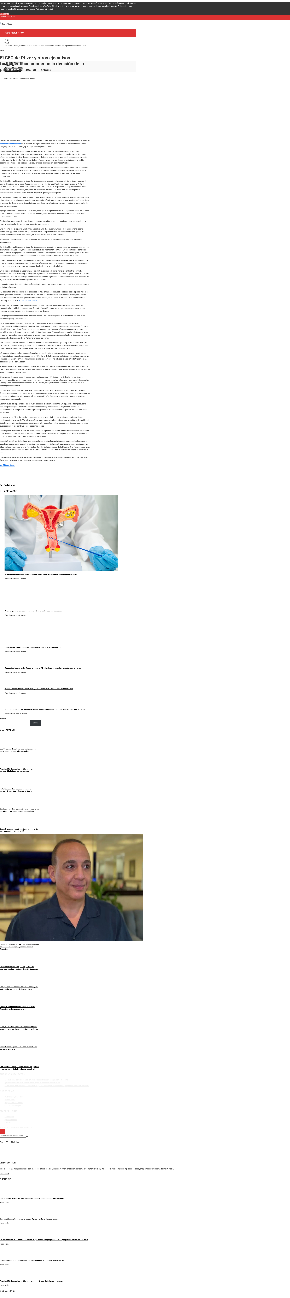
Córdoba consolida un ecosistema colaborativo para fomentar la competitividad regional (19, 810)
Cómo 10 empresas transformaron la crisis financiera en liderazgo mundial (17, 1008)
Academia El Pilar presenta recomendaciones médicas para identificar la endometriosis (41, 574)
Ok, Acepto (4, 14)
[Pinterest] (2, 1296)
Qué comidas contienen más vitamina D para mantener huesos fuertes (32, 1083)
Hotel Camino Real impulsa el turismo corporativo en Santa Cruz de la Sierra (16, 790)
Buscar (3, 718)
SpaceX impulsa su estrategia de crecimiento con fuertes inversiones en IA (19, 830)
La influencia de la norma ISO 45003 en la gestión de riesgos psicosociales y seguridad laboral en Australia (47, 1086)
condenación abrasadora (10, 144)
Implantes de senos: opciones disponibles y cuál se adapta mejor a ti (33, 647)
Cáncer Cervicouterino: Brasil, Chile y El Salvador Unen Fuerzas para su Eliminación (39, 689)
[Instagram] (1, 1296)
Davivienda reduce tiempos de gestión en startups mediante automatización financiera (19, 968)
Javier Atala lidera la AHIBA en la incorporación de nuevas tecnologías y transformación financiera (19, 947)
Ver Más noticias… (7, 465)
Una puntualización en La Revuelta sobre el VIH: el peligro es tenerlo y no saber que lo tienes (43, 668)
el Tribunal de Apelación (29, 301)
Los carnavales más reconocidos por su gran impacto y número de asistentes (32, 1260)
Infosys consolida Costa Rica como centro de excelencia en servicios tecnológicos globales (19, 1028)
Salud (2, 50)
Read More (4, 1174)
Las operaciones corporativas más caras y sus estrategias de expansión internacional (19, 988)
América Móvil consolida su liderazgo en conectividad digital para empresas (16, 770)
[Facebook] (0, 1296)
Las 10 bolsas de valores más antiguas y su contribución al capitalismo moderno (18, 750)
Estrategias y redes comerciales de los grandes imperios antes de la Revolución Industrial (19, 1068)
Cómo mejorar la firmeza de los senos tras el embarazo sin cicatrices (33, 611)
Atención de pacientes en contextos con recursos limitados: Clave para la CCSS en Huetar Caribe (45, 710)
